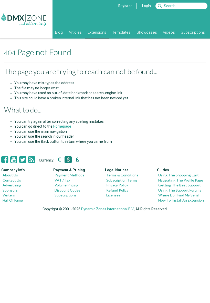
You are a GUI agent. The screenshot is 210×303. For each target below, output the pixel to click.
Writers (9, 195)
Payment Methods (69, 175)
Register (125, 5)
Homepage (62, 126)
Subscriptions (193, 32)
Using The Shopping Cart (178, 175)
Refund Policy (117, 190)
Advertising (12, 185)
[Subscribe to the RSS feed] (31, 160)
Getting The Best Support (179, 185)
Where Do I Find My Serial (178, 195)
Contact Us (12, 180)
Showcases (146, 32)
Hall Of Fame (13, 200)
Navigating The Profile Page (180, 180)
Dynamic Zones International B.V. (107, 209)
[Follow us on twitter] (22, 160)
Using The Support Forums (179, 190)
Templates (121, 32)
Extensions (97, 32)
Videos (169, 32)
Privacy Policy (117, 185)
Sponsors (10, 190)
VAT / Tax (62, 180)
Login (146, 5)
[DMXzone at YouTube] (13, 160)
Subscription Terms (122, 180)
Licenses (113, 195)
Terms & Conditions (122, 175)
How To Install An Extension (181, 200)
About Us (10, 175)
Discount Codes (67, 190)
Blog (59, 32)
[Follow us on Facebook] (4, 160)
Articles (75, 32)
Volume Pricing (66, 185)
